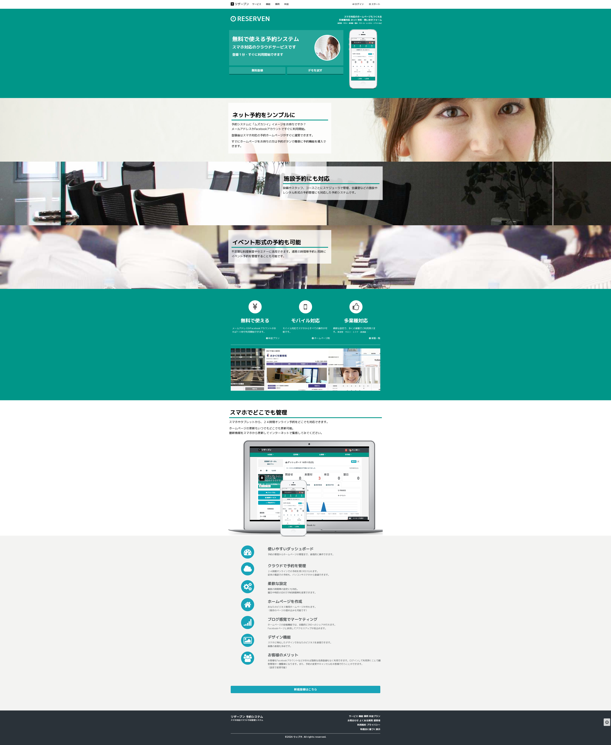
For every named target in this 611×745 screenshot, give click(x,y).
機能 (361, 716)
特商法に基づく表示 (370, 729)
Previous (226, 369)
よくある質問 (366, 720)
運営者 (377, 720)
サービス (353, 716)
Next (385, 369)
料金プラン (274, 338)
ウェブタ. (298, 736)
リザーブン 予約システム (247, 717)
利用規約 (361, 724)
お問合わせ (353, 720)
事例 (366, 716)
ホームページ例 (322, 338)
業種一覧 (375, 338)
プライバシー (373, 724)
